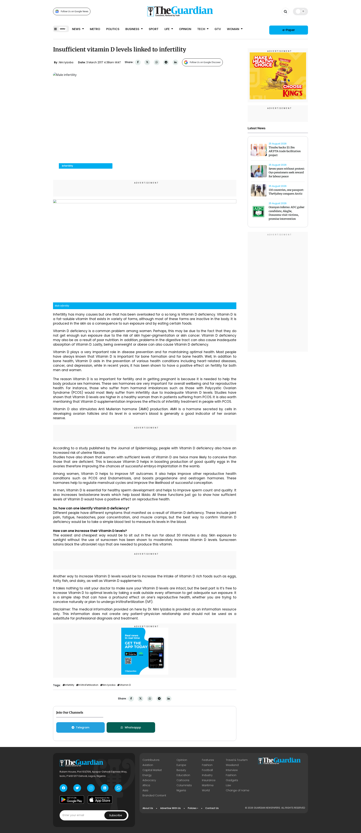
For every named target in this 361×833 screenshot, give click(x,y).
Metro (95, 29)
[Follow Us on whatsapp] (118, 788)
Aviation (148, 765)
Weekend (232, 765)
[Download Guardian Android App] (72, 799)
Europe (181, 765)
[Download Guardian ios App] (100, 799)
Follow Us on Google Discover (205, 62)
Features (208, 760)
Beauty (181, 770)
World (206, 790)
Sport (154, 29)
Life (167, 29)
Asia (145, 790)
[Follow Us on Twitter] (77, 788)
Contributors (151, 760)
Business (132, 29)
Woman (233, 29)
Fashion (207, 765)
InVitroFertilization (88, 685)
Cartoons (183, 780)
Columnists (184, 785)
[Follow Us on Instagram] (91, 788)
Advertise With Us (170, 808)
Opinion (185, 29)
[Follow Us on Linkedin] (104, 788)
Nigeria (181, 790)
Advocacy (149, 780)
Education (183, 775)
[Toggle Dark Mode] (300, 11)
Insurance (208, 780)
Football (207, 770)
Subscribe (115, 815)
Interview (232, 770)
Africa (146, 785)
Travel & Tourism (237, 760)
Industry (207, 775)
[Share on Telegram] (166, 62)
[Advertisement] (278, 292)
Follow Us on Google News (74, 11)
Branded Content (154, 795)
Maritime (208, 785)
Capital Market (152, 770)
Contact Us (212, 808)
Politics (112, 29)
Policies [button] (192, 808)
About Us (148, 808)
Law (228, 785)
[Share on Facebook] (138, 62)
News (76, 29)
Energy (147, 775)
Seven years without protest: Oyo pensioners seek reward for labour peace (287, 172)
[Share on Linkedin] (175, 62)
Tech (201, 29)
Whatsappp (133, 727)
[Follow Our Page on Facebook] (63, 788)
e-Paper (288, 30)
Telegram (82, 727)
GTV (218, 29)
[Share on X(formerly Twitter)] (147, 62)
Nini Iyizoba (108, 685)
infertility (69, 685)
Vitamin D (125, 685)
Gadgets (232, 780)
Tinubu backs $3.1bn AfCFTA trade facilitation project (285, 151)
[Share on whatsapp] (156, 62)
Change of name (237, 790)
